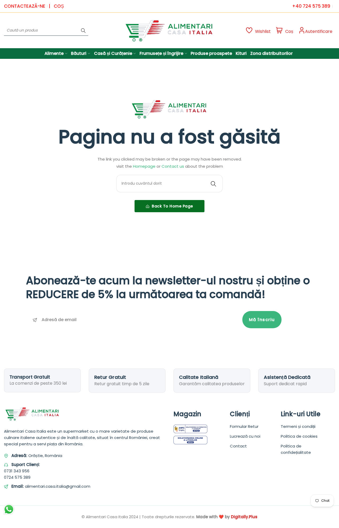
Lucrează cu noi (245, 436)
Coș (59, 6)
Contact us (173, 166)
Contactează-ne (24, 6)
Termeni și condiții (298, 426)
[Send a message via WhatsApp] (9, 509)
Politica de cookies (299, 436)
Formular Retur (244, 426)
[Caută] (83, 30)
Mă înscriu (262, 320)
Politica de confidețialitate (296, 449)
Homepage (145, 166)
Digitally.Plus (244, 517)
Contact (238, 446)
